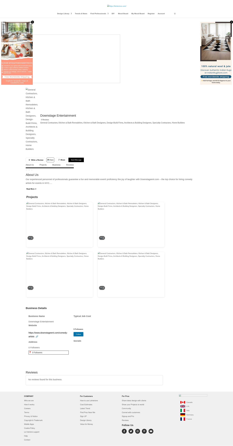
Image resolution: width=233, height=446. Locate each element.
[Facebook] (124, 431)
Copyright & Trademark (33, 420)
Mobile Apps (29, 424)
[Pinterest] (144, 431)
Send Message (76, 160)
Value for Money (86, 424)
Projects (43, 165)
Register (151, 14)
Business (56, 165)
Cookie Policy (29, 428)
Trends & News (81, 14)
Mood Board (123, 14)
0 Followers (37, 353)
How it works (29, 404)
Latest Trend (85, 408)
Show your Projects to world (133, 404)
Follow (78, 334)
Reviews (70, 165)
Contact (27, 440)
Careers (27, 408)
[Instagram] (137, 431)
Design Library (63, 14)
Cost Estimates (86, 404)
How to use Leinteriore (89, 400)
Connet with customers (131, 412)
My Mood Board (138, 14)
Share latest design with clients (134, 400)
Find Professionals (98, 14)
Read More (31, 189)
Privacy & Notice (30, 416)
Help (26, 436)
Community (126, 408)
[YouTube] (151, 431)
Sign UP (83, 416)
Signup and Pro (128, 416)
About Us (30, 165)
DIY (113, 14)
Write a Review (36, 160)
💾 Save (50, 160)
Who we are (29, 400)
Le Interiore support (31, 432)
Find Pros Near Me (87, 412)
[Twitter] (131, 431)
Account (161, 14)
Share (61, 160)
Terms (26, 412)
